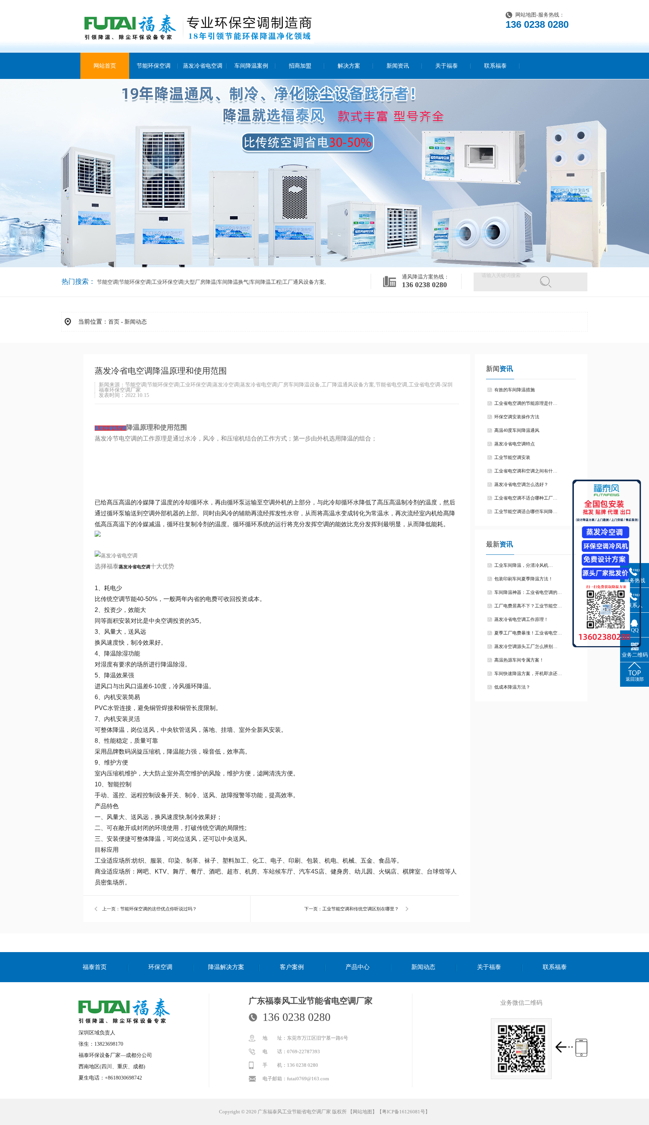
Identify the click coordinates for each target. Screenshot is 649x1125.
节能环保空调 (154, 66)
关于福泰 (446, 66)
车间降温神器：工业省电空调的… (528, 592)
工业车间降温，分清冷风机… (523, 565)
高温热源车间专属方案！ (519, 660)
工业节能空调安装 (512, 457)
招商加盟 (300, 66)
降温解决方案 (226, 967)
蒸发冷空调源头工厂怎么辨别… (525, 646)
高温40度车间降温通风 (516, 430)
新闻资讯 (397, 66)
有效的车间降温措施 (514, 389)
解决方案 (349, 66)
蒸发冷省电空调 (202, 66)
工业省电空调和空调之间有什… (525, 471)
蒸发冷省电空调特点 (514, 444)
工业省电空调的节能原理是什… (525, 403)
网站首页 (105, 66)
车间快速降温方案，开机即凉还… (528, 673)
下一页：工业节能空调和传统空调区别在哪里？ (351, 909)
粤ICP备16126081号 (403, 1111)
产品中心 (358, 967)
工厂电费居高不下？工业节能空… (528, 606)
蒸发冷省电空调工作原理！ (521, 619)
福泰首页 (95, 967)
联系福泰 (495, 66)
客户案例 (292, 967)
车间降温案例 (251, 66)
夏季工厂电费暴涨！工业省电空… (528, 633)
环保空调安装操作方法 (516, 416)
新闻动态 (135, 322)
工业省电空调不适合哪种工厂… (525, 498)
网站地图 (525, 15)
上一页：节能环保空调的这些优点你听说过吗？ (149, 909)
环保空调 (160, 967)
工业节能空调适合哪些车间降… (525, 511)
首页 (113, 322)
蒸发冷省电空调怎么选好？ (521, 484)
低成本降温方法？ (512, 687)
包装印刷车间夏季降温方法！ (523, 578)
